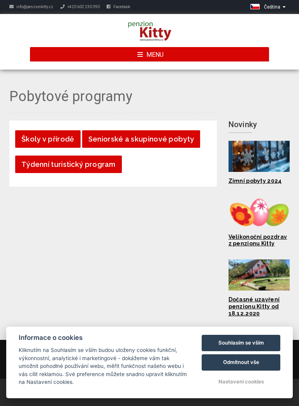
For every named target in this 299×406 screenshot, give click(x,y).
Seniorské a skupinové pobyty (141, 139)
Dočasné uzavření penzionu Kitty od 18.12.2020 (254, 306)
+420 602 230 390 (83, 7)
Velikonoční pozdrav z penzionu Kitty (258, 240)
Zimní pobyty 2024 (255, 181)
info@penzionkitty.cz (34, 7)
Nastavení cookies (241, 381)
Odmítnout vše (241, 362)
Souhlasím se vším (241, 343)
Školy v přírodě (47, 139)
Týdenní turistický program (68, 164)
